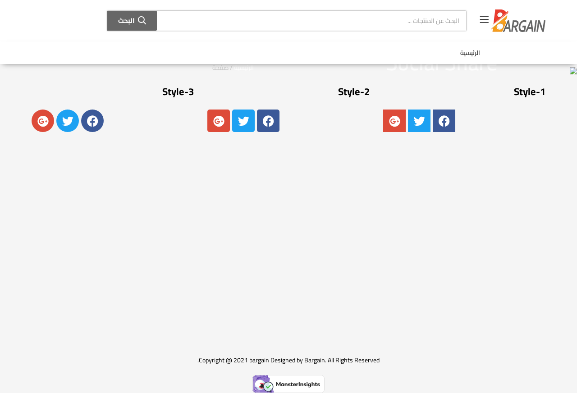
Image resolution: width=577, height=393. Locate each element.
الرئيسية (470, 53)
